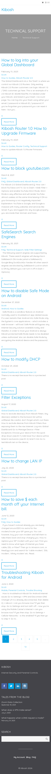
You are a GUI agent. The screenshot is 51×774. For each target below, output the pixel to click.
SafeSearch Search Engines (18, 234)
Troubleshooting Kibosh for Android (22, 575)
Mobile (4, 590)
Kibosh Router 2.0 (24, 78)
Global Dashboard (15, 181)
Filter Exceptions (16, 397)
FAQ (3, 181)
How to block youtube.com (25, 168)
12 (25, 646)
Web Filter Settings (33, 249)
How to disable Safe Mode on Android (25, 293)
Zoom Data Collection (11, 702)
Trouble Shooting (34, 590)
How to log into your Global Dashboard (19, 62)
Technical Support (38, 146)
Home (14, 37)
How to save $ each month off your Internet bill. (22, 504)
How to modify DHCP (20, 359)
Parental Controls (16, 590)
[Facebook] (4, 686)
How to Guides (8, 78)
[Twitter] (11, 686)
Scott (3, 74)
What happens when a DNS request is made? (22, 718)
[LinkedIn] (18, 686)
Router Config (22, 146)
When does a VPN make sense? (16, 710)
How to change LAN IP (21, 460)
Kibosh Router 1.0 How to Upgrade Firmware (24, 131)
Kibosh (7, 9)
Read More (9, 121)
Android (5, 308)
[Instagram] (24, 686)
